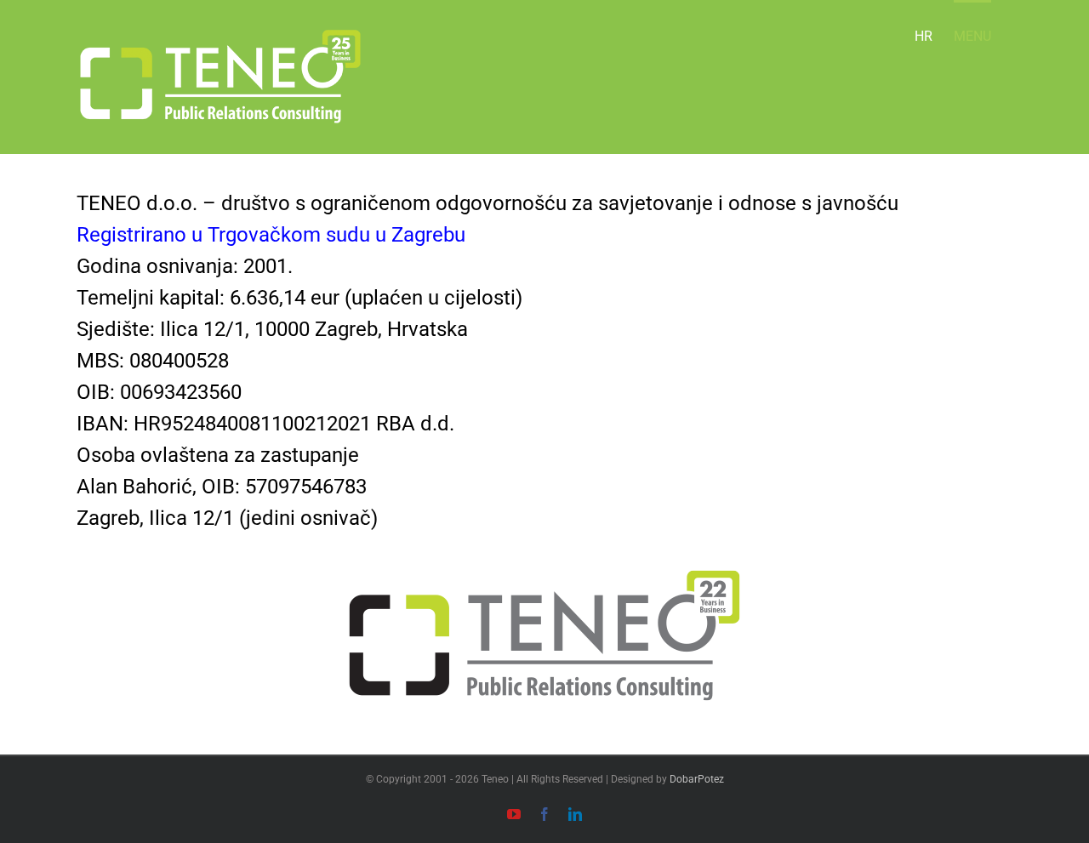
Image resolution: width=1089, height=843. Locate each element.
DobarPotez (697, 779)
